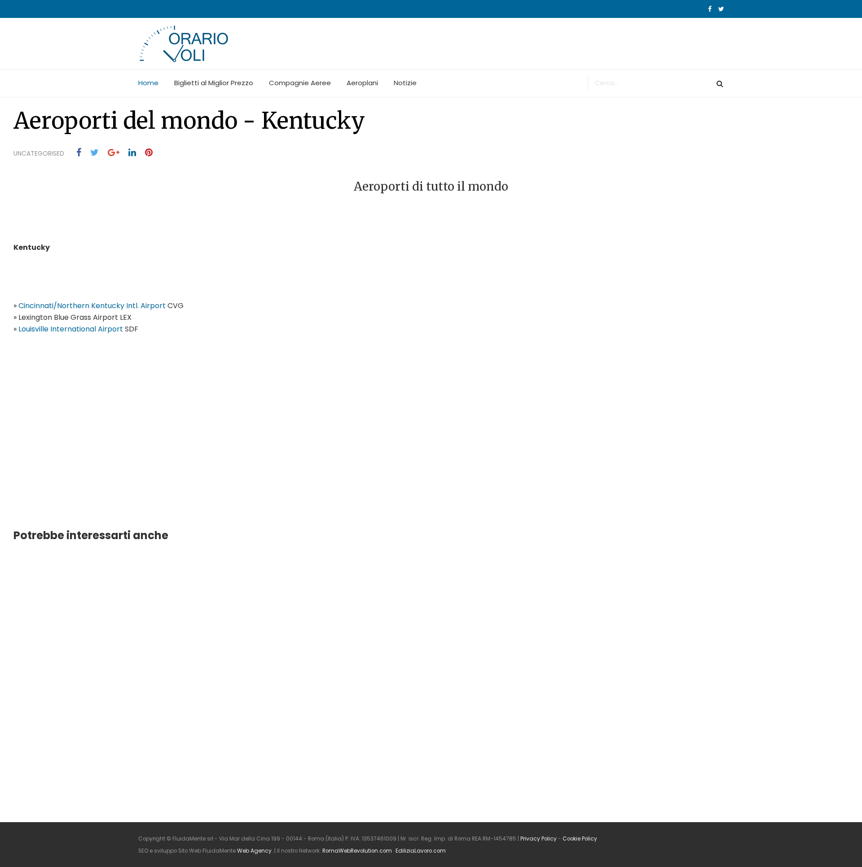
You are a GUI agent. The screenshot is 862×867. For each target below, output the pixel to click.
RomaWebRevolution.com (357, 850)
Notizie (405, 82)
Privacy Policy (538, 838)
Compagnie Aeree (300, 82)
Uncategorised (38, 153)
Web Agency (254, 850)
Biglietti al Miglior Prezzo (213, 82)
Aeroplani (362, 82)
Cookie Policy (580, 838)
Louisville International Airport (70, 329)
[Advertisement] (89, 444)
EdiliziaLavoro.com (421, 850)
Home (148, 82)
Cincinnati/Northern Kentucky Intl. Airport (92, 306)
